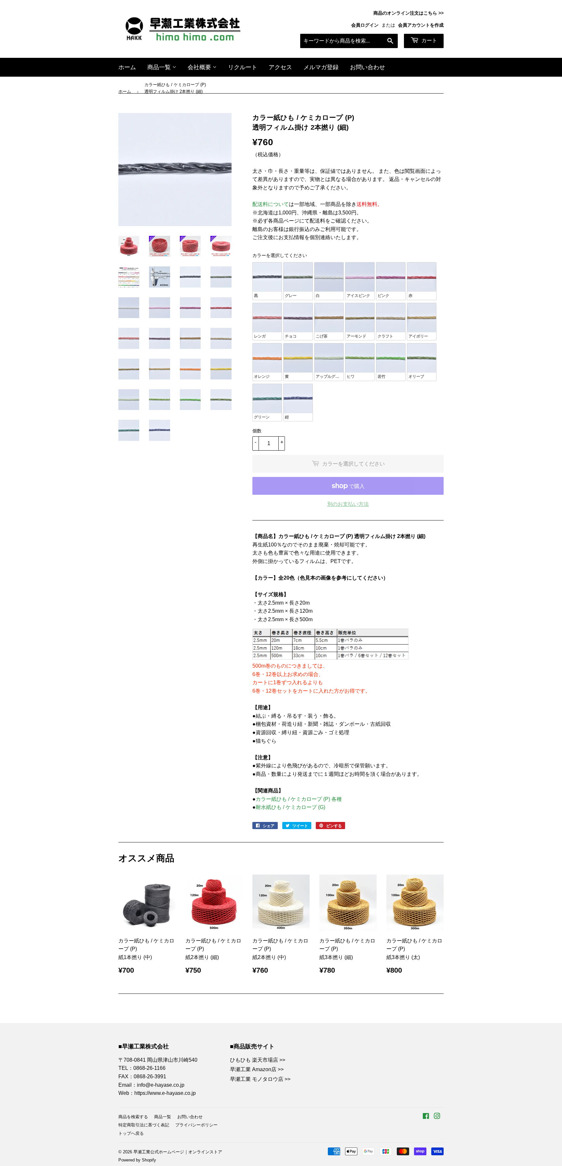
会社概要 (200, 67)
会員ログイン (365, 25)
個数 (256, 430)
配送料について (270, 204)
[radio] (267, 281)
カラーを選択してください (279, 255)
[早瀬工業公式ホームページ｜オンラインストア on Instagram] (437, 1117)
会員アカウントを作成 (421, 25)
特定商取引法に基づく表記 (143, 1124)
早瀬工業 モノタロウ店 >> (260, 1079)
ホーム (127, 67)
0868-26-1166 (149, 1068)
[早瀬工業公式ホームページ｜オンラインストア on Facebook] (425, 1117)
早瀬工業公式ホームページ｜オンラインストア (177, 1151)
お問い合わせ (367, 67)
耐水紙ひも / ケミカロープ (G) (291, 807)
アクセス (280, 67)
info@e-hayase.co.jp (160, 1085)
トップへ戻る (131, 1133)
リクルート (242, 67)
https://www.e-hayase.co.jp (165, 1093)
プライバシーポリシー (196, 1124)
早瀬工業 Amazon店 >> (257, 1069)
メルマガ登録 (321, 67)
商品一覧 (159, 67)
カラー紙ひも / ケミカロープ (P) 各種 (299, 799)
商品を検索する (133, 1116)
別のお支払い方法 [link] (348, 504)
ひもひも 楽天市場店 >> (257, 1060)
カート (428, 40)
